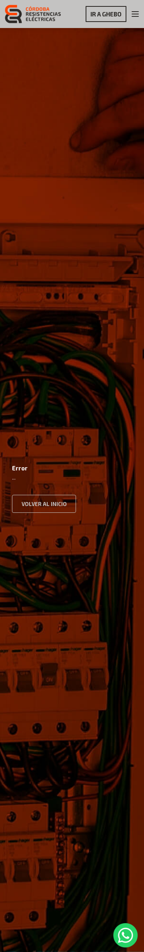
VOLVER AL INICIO (44, 504)
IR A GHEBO (106, 14)
